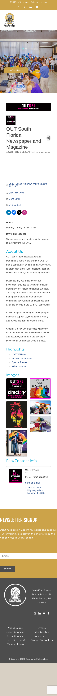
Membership (41, 632)
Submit (7, 569)
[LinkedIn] (39, 613)
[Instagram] (35, 613)
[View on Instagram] (24, 214)
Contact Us (46, 640)
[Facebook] (48, 613)
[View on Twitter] (19, 214)
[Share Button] (48, 138)
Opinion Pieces (19, 362)
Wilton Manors (19, 366)
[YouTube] (44, 613)
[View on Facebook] (13, 214)
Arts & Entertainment (22, 358)
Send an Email (32, 483)
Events (42, 628)
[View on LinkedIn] (8, 214)
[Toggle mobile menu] (51, 18)
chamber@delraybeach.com (35, 2)
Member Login (15, 644)
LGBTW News (19, 354)
